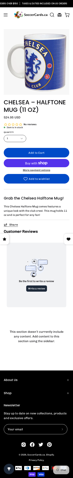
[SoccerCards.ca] (31, 15)
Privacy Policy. (36, 460)
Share (13, 224)
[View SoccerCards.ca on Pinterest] (49, 444)
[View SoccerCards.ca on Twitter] (41, 444)
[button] (51, 14)
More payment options (36, 170)
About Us (11, 380)
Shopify (50, 454)
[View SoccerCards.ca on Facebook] (32, 444)
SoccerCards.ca (36, 454)
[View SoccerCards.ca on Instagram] (23, 444)
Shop (8, 393)
